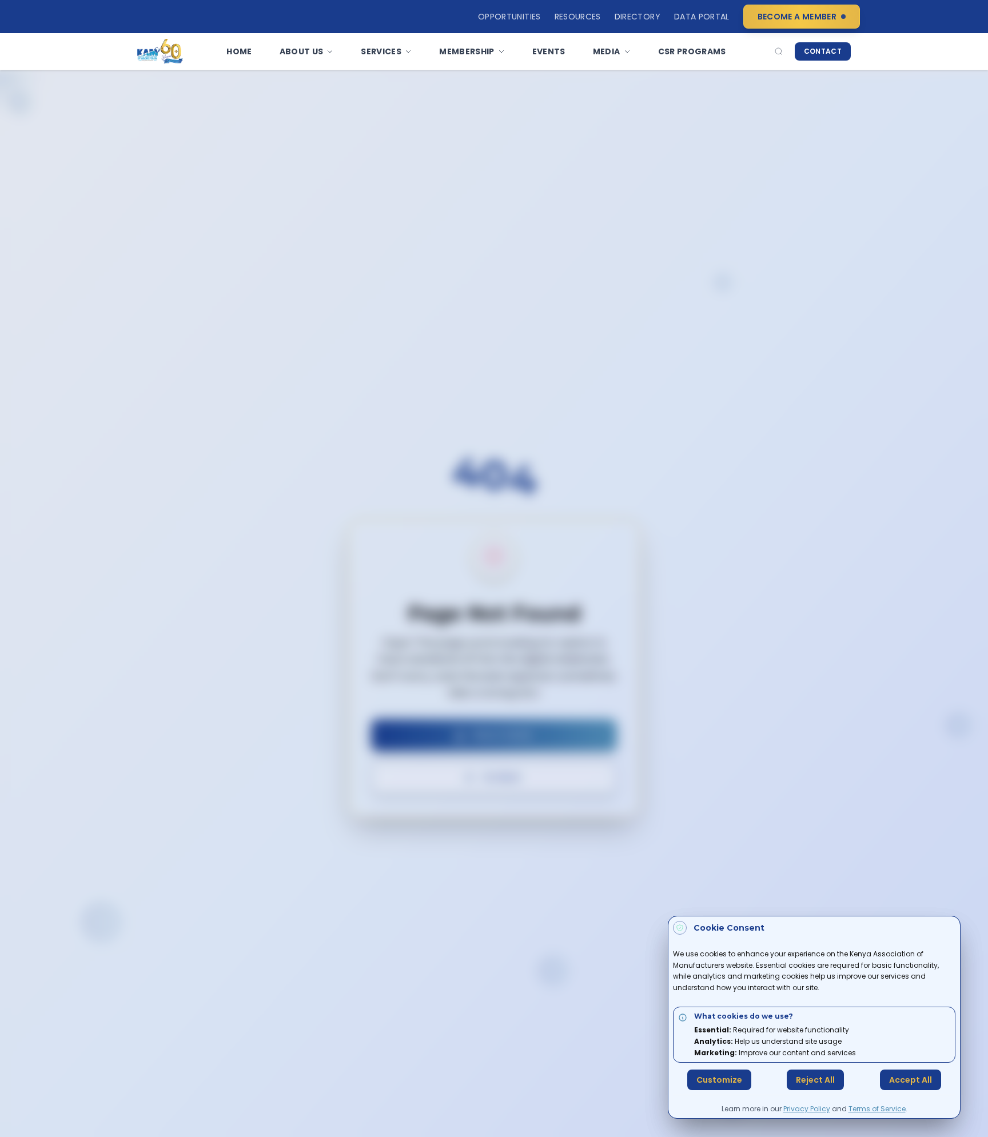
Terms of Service (877, 1109)
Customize (719, 1080)
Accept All (910, 1080)
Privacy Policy (806, 1109)
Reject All (815, 1080)
